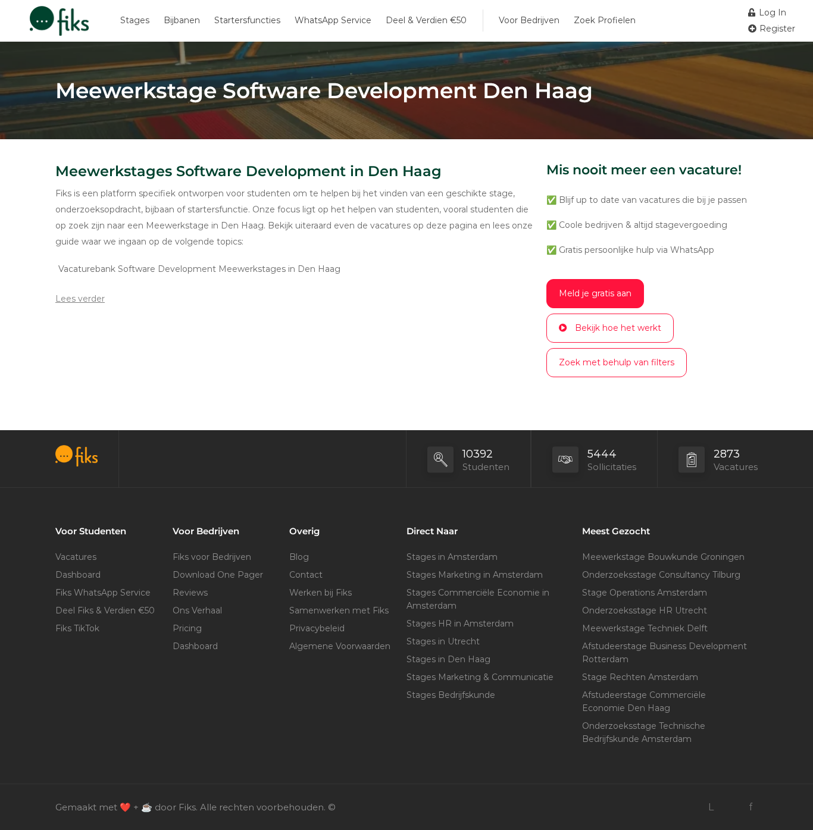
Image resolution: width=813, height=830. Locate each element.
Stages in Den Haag (448, 659)
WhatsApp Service (333, 20)
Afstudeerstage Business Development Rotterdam (664, 653)
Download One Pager (218, 574)
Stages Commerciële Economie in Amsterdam (477, 599)
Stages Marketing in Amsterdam (474, 574)
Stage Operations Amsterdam (644, 592)
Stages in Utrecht (443, 641)
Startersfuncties (247, 20)
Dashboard (78, 574)
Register (776, 28)
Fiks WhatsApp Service (103, 592)
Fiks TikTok (77, 628)
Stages (134, 20)
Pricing (187, 628)
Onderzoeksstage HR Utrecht (644, 610)
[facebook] (750, 807)
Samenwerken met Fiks (339, 610)
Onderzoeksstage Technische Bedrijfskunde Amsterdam (643, 732)
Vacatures (75, 557)
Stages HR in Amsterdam (460, 623)
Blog (299, 557)
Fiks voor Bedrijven (212, 557)
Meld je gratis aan (595, 293)
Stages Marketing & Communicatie (480, 677)
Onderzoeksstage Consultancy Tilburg (661, 574)
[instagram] (730, 807)
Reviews (190, 592)
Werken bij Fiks (320, 592)
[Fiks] (59, 26)
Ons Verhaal (197, 610)
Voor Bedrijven (529, 20)
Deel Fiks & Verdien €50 (105, 610)
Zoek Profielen (605, 20)
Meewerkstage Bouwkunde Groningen (663, 557)
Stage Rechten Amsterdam (640, 677)
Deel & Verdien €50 (426, 20)
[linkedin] (710, 807)
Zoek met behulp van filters (616, 362)
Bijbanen (182, 20)
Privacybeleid (317, 628)
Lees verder (80, 298)
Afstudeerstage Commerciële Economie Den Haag (644, 701)
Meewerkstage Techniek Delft (645, 628)
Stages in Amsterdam (452, 557)
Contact (306, 574)
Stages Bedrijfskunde (450, 695)
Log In (771, 12)
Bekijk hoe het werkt (618, 327)
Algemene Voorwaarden (339, 646)
